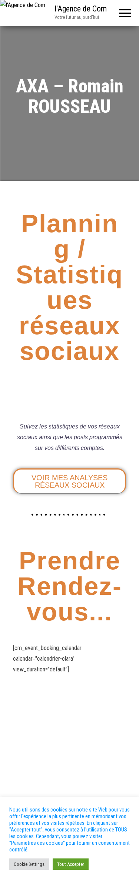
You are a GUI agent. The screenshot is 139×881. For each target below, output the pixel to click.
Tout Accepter (70, 864)
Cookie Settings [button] (29, 864)
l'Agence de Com (80, 8)
